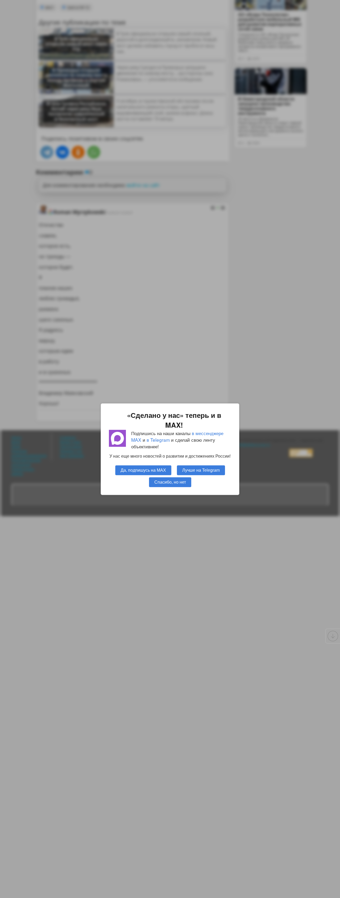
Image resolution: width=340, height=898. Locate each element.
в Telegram (158, 439)
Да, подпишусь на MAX (143, 469)
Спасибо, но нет (170, 481)
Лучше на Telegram (201, 469)
